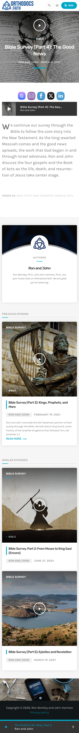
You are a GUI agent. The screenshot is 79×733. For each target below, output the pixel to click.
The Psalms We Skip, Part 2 (33, 725)
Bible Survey (16, 327)
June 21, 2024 (44, 560)
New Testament (43, 195)
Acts (70, 195)
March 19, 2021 (45, 660)
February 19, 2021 (47, 414)
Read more (16, 438)
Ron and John (39, 268)
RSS (69, 5)
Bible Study (24, 195)
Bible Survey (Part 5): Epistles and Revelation (40, 652)
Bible (40, 38)
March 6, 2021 (50, 62)
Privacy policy (39, 712)
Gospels (60, 195)
